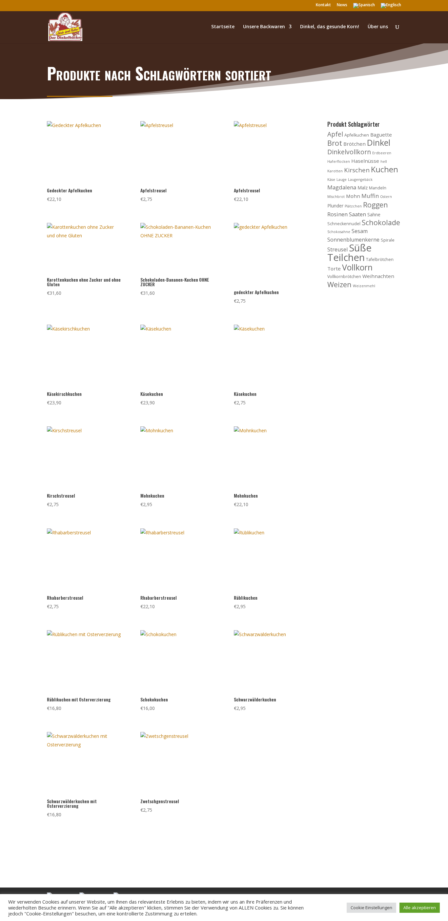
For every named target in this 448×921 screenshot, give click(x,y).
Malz (362, 187)
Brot (334, 143)
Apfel (335, 134)
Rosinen (337, 214)
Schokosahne (338, 231)
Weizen (339, 284)
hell (383, 161)
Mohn (353, 196)
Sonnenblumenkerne (353, 239)
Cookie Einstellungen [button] (371, 907)
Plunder (335, 206)
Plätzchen (353, 206)
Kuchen (384, 169)
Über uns (378, 27)
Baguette (381, 134)
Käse (331, 179)
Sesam (360, 231)
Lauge (341, 179)
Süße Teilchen (349, 252)
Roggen (375, 204)
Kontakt (323, 5)
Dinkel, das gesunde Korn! (329, 27)
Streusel (337, 249)
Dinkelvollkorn (349, 151)
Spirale (388, 240)
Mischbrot (336, 196)
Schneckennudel (343, 223)
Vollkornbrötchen (344, 276)
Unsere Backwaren (264, 27)
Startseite (222, 27)
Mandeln (377, 188)
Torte (334, 268)
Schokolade (381, 222)
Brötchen (354, 143)
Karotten (335, 171)
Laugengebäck (360, 179)
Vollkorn (357, 267)
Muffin (370, 196)
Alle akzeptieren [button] (419, 907)
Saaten (357, 214)
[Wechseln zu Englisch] (391, 7)
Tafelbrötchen (380, 259)
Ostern (386, 196)
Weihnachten (378, 276)
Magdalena (341, 187)
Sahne (373, 214)
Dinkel (378, 142)
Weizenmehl (364, 286)
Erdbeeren (381, 153)
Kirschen (357, 170)
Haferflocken (338, 161)
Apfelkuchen (356, 135)
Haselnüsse (365, 161)
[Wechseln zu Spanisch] (364, 7)
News (342, 5)
